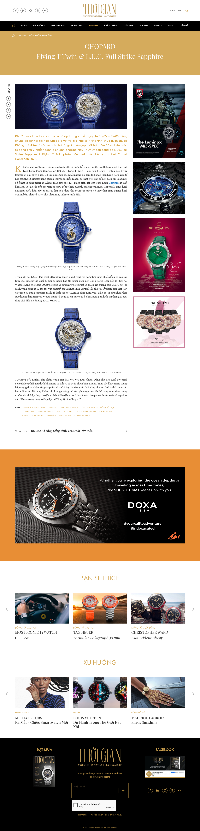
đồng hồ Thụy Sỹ (108, 408)
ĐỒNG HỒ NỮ (80, 712)
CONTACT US (82, 815)
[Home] (13, 36)
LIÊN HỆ (184, 26)
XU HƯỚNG (39, 26)
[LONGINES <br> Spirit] (158, 692)
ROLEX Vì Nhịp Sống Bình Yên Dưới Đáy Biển (62, 431)
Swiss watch (65, 416)
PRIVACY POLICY (116, 815)
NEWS (24, 26)
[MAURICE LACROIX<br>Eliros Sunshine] (100, 692)
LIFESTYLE (93, 26)
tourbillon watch (82, 416)
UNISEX (18, 712)
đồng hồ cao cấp (89, 408)
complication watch (68, 408)
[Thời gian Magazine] (100, 10)
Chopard (114, 183)
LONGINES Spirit (140, 720)
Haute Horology (64, 412)
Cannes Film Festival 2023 (33, 408)
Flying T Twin (28, 412)
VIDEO (171, 26)
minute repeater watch (32, 416)
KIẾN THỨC (128, 26)
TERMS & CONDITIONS (99, 815)
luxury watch (105, 412)
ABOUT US (175, 10)
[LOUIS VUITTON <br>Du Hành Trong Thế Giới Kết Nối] (42, 692)
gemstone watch (45, 412)
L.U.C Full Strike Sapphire (85, 412)
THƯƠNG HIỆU (58, 26)
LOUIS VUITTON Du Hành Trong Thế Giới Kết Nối (39, 722)
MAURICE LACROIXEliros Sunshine (90, 720)
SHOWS (144, 26)
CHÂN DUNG (110, 26)
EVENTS (158, 26)
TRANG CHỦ (14, 26)
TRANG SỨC (77, 26)
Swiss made (51, 416)
